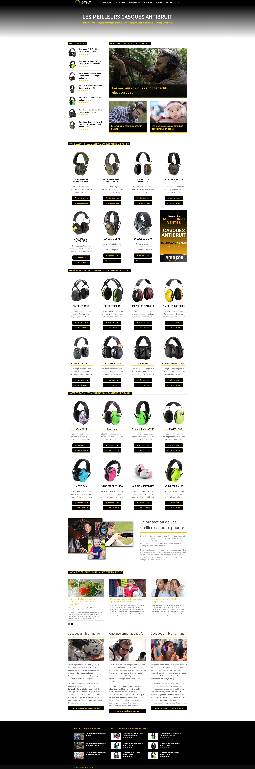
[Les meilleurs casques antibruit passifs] (128, 112)
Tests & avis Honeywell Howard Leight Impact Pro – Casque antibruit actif (90, 75)
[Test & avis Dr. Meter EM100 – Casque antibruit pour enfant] (72, 64)
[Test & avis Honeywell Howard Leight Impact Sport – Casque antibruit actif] (72, 125)
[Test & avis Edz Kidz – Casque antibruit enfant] (72, 101)
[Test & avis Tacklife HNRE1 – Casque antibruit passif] (72, 52)
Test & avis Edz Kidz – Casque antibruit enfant (90, 99)
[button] (178, 2)
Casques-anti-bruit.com (86, 767)
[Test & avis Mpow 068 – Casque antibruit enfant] (116, 745)
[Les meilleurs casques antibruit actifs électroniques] (148, 73)
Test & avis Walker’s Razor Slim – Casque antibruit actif (91, 86)
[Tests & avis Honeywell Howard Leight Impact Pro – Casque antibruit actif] (72, 76)
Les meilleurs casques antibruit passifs (126, 127)
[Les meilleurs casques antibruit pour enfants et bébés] (168, 112)
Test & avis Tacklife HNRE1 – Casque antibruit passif (90, 50)
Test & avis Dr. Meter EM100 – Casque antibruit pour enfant (90, 62)
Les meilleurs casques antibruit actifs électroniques (140, 90)
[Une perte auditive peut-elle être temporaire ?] (169, 588)
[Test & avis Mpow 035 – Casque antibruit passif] (153, 745)
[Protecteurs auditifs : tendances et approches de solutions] (127, 588)
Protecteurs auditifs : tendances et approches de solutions (126, 600)
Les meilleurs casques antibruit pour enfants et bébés (167, 127)
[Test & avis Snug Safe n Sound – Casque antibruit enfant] (153, 736)
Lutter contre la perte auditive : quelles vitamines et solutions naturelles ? (83, 601)
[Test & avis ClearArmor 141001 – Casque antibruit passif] (72, 113)
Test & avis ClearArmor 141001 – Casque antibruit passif (91, 111)
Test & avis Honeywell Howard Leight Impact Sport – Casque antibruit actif (90, 124)
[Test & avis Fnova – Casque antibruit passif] (116, 755)
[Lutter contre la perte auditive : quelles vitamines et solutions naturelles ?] (86, 588)
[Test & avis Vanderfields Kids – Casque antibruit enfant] (116, 736)
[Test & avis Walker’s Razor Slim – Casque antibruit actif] (72, 88)
